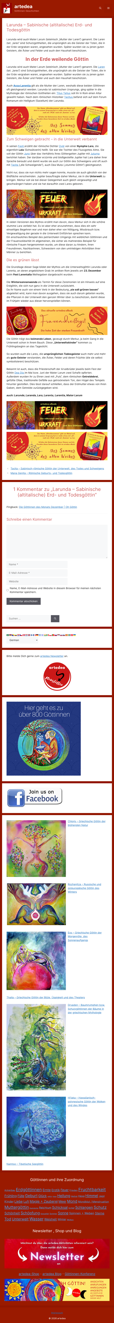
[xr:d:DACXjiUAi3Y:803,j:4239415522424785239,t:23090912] (57, 134)
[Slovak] (61, 634)
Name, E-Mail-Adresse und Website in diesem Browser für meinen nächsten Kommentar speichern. (55, 590)
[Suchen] (55, 618)
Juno (27, 153)
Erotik (56, 1190)
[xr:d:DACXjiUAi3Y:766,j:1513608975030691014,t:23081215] (57, 334)
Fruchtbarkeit (92, 1189)
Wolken (70, 1220)
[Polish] (50, 634)
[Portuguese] (53, 634)
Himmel (91, 1195)
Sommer (53, 1214)
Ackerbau (9, 1190)
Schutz (100, 1207)
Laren (101, 66)
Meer (62, 1201)
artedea (23, 6)
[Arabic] (8, 634)
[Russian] (56, 634)
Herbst (74, 1196)
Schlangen (84, 1207)
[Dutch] (26, 634)
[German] (37, 634)
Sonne (63, 1213)
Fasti (21, 146)
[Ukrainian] (74, 634)
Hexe (81, 1196)
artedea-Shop (29, 1274)
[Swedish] (69, 634)
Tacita (15, 164)
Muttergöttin (16, 1207)
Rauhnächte (34, 1208)
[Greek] (40, 634)
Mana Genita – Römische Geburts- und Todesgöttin (41, 473)
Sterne (99, 1213)
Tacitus (68, 97)
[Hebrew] (42, 634)
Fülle (21, 1196)
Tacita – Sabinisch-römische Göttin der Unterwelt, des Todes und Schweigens (57, 468)
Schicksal (60, 1207)
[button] (100, 8)
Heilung (63, 1195)
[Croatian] (18, 634)
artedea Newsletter (52, 656)
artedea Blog (51, 1274)
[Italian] (48, 634)
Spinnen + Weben (81, 1213)
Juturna (95, 153)
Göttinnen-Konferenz (80, 1274)
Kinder (9, 1201)
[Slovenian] (64, 634)
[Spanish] (66, 634)
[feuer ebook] (57, 217)
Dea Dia (20, 372)
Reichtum (45, 1207)
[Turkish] (72, 634)
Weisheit (50, 1219)
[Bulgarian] (16, 634)
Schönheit (12, 1213)
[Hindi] (45, 634)
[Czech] (21, 634)
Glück (42, 1196)
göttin (50, 1196)
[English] (29, 634)
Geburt (31, 1195)
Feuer (65, 1190)
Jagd (101, 1196)
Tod (7, 1219)
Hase (55, 1196)
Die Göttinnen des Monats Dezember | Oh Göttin (48, 507)
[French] (34, 634)
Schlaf (71, 1208)
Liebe (18, 1201)
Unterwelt (20, 1219)
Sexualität (45, 1214)
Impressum (57, 1312)
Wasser (36, 1218)
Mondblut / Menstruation (93, 1201)
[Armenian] (10, 634)
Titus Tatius (64, 93)
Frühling (10, 1196)
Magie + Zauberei (44, 1201)
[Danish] (24, 634)
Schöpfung (30, 1213)
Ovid (61, 146)
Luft (26, 1201)
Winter (62, 1219)
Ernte (47, 1190)
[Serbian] (58, 634)
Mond (72, 1201)
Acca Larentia (22, 85)
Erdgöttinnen (29, 1189)
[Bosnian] (13, 634)
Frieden (73, 1190)
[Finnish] (32, 634)
